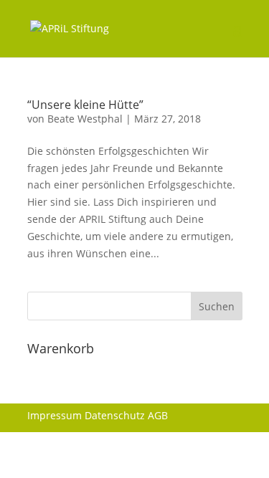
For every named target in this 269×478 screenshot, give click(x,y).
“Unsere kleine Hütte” (85, 105)
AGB (158, 415)
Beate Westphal (85, 118)
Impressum (54, 415)
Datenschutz (115, 415)
